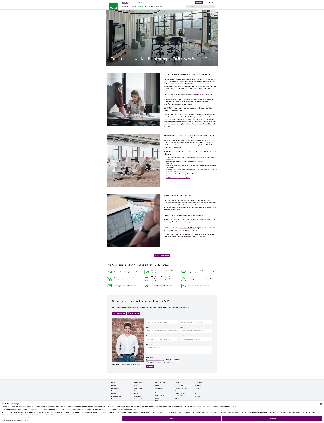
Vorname (148, 319)
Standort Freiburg (179, 391)
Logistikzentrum (138, 391)
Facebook (197, 388)
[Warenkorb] (213, 2)
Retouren (113, 391)
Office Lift (183, 219)
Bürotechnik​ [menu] (133, 6)
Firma (147, 327)
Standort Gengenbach (181, 388)
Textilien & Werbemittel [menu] (155, 6)
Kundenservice (179, 385)
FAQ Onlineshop (115, 393)
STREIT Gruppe (138, 388)
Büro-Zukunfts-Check (187, 228)
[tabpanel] (162, 37)
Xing (196, 393)
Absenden (150, 366)
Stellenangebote (159, 388)
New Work (198, 94)
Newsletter (178, 398)
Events (136, 393)
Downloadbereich (116, 396)
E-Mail (181, 327)
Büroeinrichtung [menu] (142, 6)
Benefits (157, 398)
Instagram (198, 385)
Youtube (197, 396)
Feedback (114, 385)
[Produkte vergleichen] (209, 2)
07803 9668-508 (134, 313)
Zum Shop (199, 2)
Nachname (183, 319)
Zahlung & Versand (116, 388)
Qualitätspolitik (138, 399)
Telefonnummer (150, 336)
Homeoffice (184, 166)
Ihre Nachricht (150, 344)
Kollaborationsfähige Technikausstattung (178, 178)
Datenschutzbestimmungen (154, 360)
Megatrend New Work (197, 81)
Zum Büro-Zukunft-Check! (162, 255)
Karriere (157, 385)
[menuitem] (125, 2)
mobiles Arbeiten (196, 166)
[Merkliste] (205, 2)
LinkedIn (197, 391)
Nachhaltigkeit (138, 396)
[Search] (188, 6)
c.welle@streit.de (120, 313)
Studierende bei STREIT (161, 395)
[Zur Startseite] (113, 6)
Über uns (136, 385)
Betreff (182, 336)
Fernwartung (114, 399)
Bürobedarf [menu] (125, 6)
